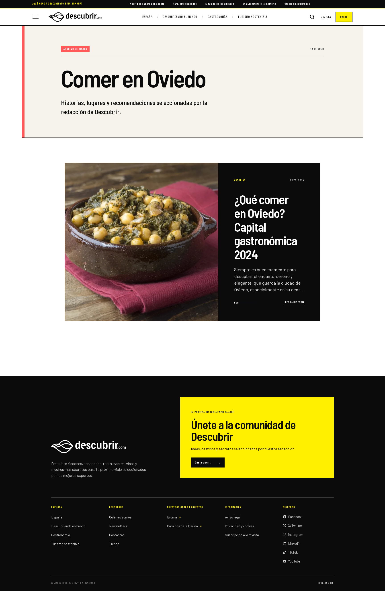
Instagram (295, 534)
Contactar (116, 535)
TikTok (293, 552)
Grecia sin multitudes (297, 3)
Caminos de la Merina (182, 526)
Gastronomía (217, 16)
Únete (344, 16)
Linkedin (294, 543)
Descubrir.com (326, 582)
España (147, 16)
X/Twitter (295, 526)
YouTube (294, 561)
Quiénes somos (120, 517)
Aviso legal (232, 517)
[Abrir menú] (37, 17)
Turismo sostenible (65, 544)
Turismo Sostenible (253, 16)
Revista (326, 17)
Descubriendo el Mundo (180, 16)
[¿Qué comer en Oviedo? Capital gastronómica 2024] (192, 242)
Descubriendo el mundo (68, 526)
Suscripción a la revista (242, 535)
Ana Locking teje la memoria (259, 3)
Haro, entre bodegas (185, 3)
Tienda (114, 544)
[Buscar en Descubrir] (312, 17)
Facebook (295, 517)
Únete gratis (208, 462)
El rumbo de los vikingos (219, 3)
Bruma (172, 517)
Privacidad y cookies (239, 526)
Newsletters (118, 526)
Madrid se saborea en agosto (147, 3)
